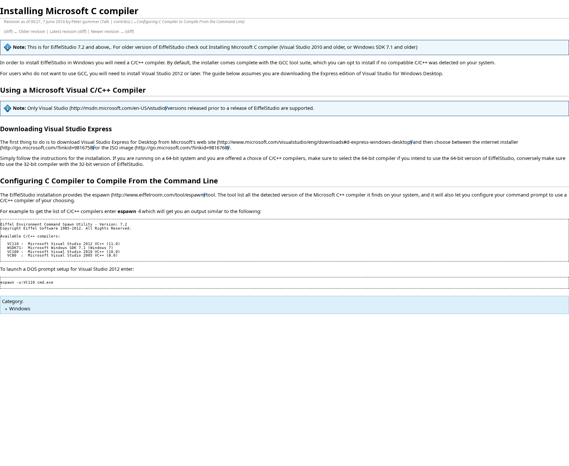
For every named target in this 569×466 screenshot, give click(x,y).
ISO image (121, 147)
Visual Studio (53, 108)
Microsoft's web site (193, 142)
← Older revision (29, 31)
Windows (19, 308)
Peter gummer (85, 21)
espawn (101, 194)
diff (8, 31)
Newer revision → (107, 31)
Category (12, 301)
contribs (121, 21)
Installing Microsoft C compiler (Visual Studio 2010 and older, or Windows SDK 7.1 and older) (313, 47)
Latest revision (63, 31)
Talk (105, 21)
